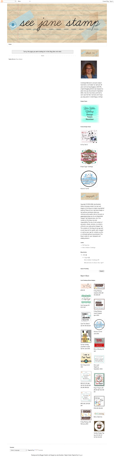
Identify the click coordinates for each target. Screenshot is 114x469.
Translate (40, 450)
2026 (84, 255)
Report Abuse (85, 276)
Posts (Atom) (19, 59)
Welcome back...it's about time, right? (94, 263)
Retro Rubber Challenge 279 (91, 260)
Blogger (80, 455)
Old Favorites (85, 245)
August (86, 257)
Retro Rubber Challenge (88, 247)
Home (10, 44)
